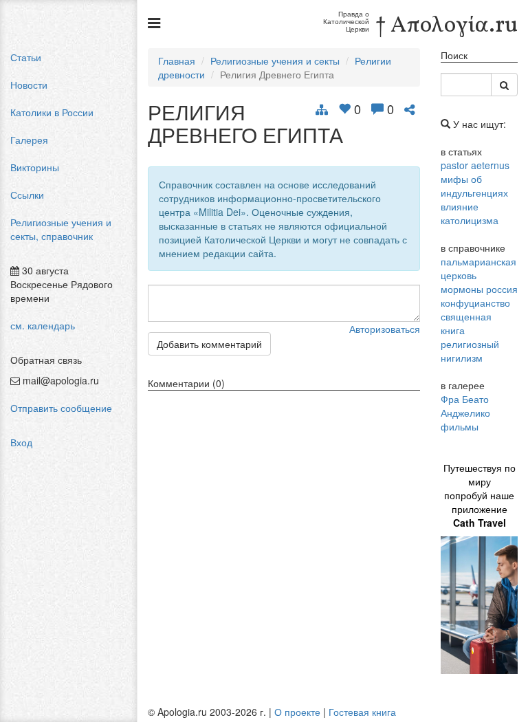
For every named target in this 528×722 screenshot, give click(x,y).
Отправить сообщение (61, 408)
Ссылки (27, 194)
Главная (176, 60)
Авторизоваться (384, 329)
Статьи (25, 57)
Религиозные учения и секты (275, 60)
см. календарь (42, 325)
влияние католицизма (469, 213)
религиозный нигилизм (470, 350)
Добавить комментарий (209, 344)
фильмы (459, 426)
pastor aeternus (475, 165)
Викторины (34, 167)
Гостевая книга (362, 712)
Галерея (29, 139)
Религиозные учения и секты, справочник (60, 229)
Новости (28, 84)
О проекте (297, 712)
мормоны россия (479, 289)
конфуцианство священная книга (475, 316)
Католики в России (52, 112)
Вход (21, 442)
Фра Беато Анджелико (465, 405)
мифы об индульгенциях (474, 185)
